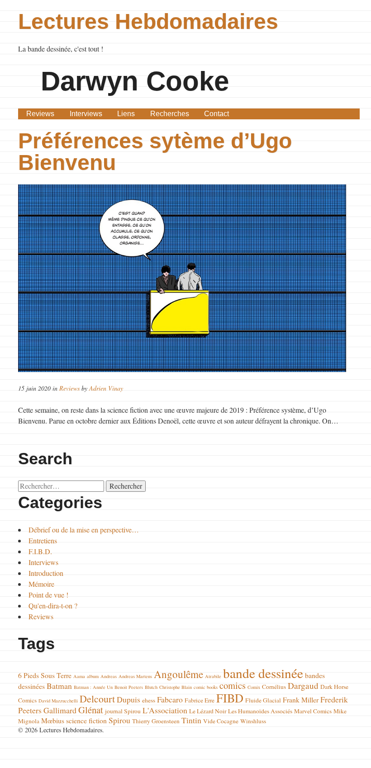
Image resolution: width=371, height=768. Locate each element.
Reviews (40, 114)
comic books (206, 687)
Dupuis (128, 699)
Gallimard (59, 710)
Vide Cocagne (220, 721)
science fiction (86, 720)
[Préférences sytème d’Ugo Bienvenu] (185, 278)
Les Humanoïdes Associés (260, 711)
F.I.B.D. (40, 551)
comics (232, 685)
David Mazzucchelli (58, 700)
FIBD (229, 698)
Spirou (119, 720)
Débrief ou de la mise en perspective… (84, 529)
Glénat (90, 709)
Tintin (191, 720)
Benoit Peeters (128, 687)
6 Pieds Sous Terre (44, 675)
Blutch (151, 687)
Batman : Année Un (93, 687)
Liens (126, 114)
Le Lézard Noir (207, 711)
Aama (79, 676)
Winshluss (253, 721)
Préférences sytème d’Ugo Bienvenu (155, 151)
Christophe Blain (175, 687)
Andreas (108, 676)
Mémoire (41, 584)
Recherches (169, 114)
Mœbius (52, 720)
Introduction (46, 573)
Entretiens (43, 540)
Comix (253, 687)
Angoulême (178, 674)
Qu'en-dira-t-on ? (53, 605)
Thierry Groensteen (156, 721)
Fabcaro (170, 699)
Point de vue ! (48, 594)
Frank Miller (301, 699)
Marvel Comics (313, 711)
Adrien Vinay (106, 388)
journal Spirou (123, 711)
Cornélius (274, 687)
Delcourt (97, 698)
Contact (216, 114)
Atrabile (213, 676)
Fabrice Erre (199, 700)
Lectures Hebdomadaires (148, 21)
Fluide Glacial (263, 700)
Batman (59, 685)
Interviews (86, 114)
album (93, 676)
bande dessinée (263, 673)
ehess (148, 700)
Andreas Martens (135, 676)
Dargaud (303, 685)
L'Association (165, 710)
